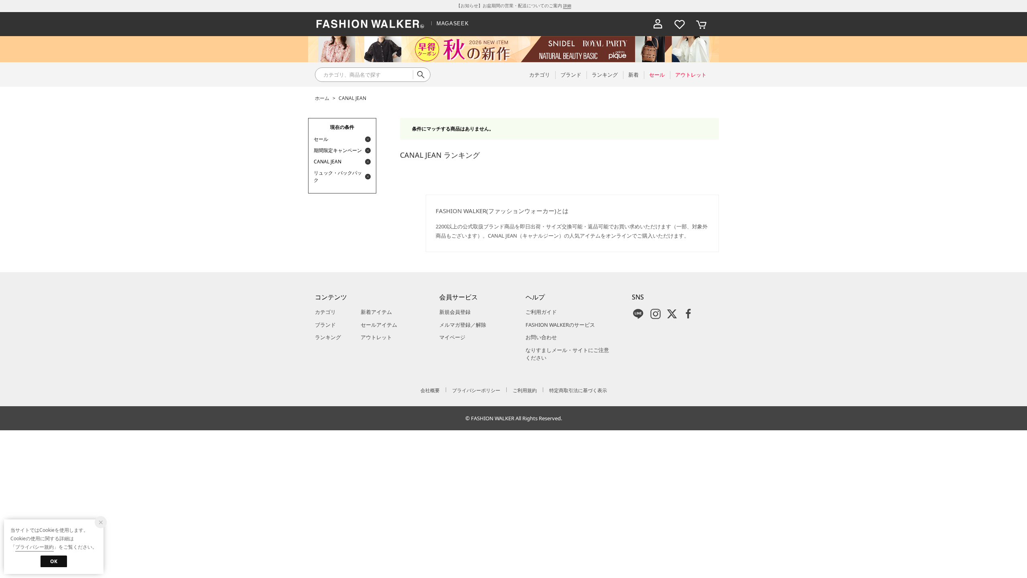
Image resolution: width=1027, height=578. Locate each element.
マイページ (452, 337)
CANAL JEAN (352, 98)
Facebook (688, 314)
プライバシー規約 (34, 546)
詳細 (567, 5)
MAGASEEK (452, 23)
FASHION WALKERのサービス (560, 324)
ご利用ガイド (541, 311)
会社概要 (430, 390)
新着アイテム (376, 311)
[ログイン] (658, 24)
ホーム (322, 98)
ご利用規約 (525, 390)
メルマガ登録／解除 (462, 324)
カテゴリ (325, 311)
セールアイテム (379, 324)
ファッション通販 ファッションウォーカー (370, 24)
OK (53, 561)
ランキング (328, 337)
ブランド (325, 324)
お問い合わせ (541, 337)
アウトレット (376, 337)
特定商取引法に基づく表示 (578, 390)
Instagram (655, 314)
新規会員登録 (455, 311)
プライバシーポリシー (476, 390)
